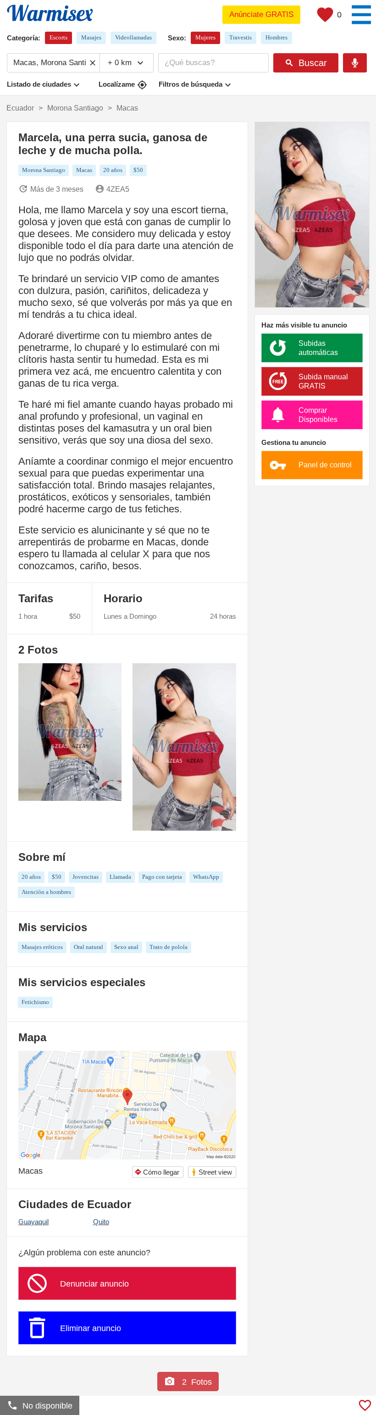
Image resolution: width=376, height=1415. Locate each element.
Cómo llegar (156, 1172)
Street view (211, 1172)
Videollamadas (133, 37)
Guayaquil (33, 1222)
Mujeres (205, 37)
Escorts (58, 37)
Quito (101, 1222)
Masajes (91, 37)
